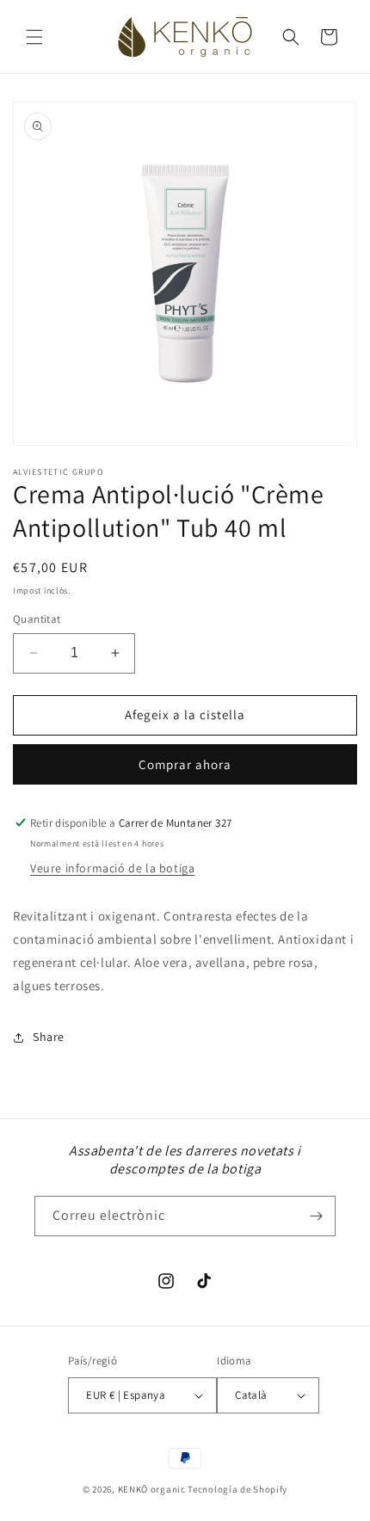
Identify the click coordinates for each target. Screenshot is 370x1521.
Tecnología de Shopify (237, 1489)
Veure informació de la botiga (112, 868)
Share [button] (49, 1036)
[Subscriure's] (316, 1216)
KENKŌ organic (152, 1489)
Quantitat (37, 619)
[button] (34, 37)
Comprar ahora (185, 764)
